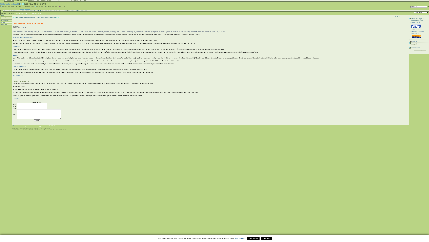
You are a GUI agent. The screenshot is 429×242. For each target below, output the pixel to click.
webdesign (23, 128)
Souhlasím (266, 238)
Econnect (48, 128)
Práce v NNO (70, 0)
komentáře (4, 18)
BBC (23, 27)
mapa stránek (420, 125)
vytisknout (415, 41)
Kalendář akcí (62, 0)
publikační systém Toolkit (36, 128)
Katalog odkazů (79, 0)
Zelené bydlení (414, 44)
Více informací (240, 238)
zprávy (3, 15)
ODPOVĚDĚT (16, 98)
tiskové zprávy (5, 20)
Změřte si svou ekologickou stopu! (420, 50)
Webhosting (15, 128)
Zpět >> (398, 16)
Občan (86, 0)
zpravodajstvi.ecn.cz (22, 13)
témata (3, 22)
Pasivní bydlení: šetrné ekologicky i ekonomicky (36, 17)
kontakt (412, 125)
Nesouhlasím (253, 238)
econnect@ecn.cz (61, 129)
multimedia (4, 24)
